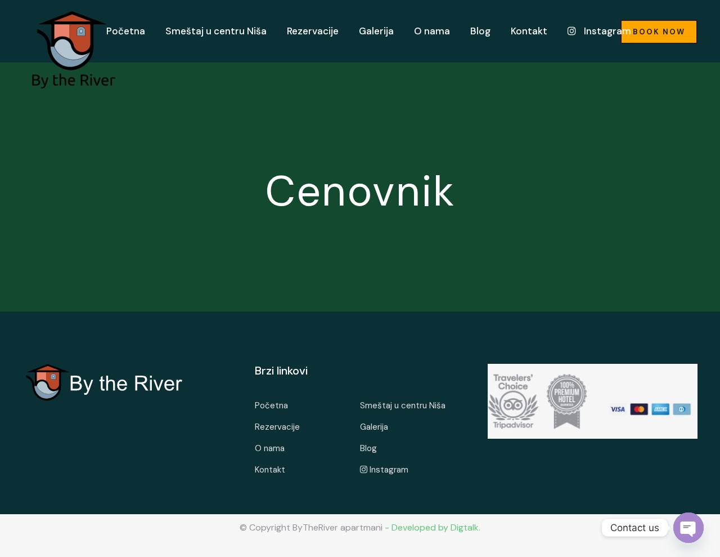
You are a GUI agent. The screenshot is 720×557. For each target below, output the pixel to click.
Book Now (659, 32)
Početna (125, 31)
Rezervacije (313, 31)
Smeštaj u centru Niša (216, 31)
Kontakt (529, 31)
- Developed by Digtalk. (431, 527)
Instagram (606, 31)
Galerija (376, 31)
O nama (432, 31)
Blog (480, 31)
